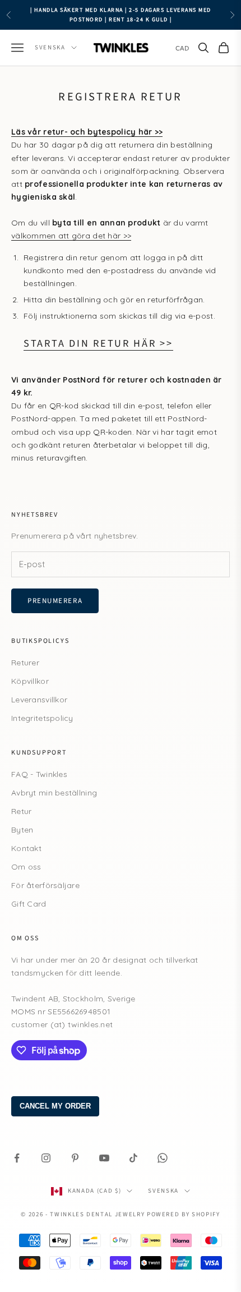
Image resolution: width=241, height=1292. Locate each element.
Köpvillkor (30, 681)
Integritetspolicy (42, 718)
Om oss (26, 867)
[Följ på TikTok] (133, 1158)
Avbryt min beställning (54, 793)
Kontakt (26, 848)
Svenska (50, 47)
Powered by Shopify (183, 1214)
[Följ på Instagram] (46, 1158)
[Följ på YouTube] (104, 1158)
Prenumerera (54, 601)
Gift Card (29, 904)
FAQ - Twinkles (39, 774)
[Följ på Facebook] (16, 1158)
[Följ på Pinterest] (75, 1158)
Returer (25, 663)
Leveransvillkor (39, 700)
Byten (22, 830)
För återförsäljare (45, 885)
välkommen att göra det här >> (71, 236)
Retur (21, 811)
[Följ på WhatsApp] (162, 1158)
